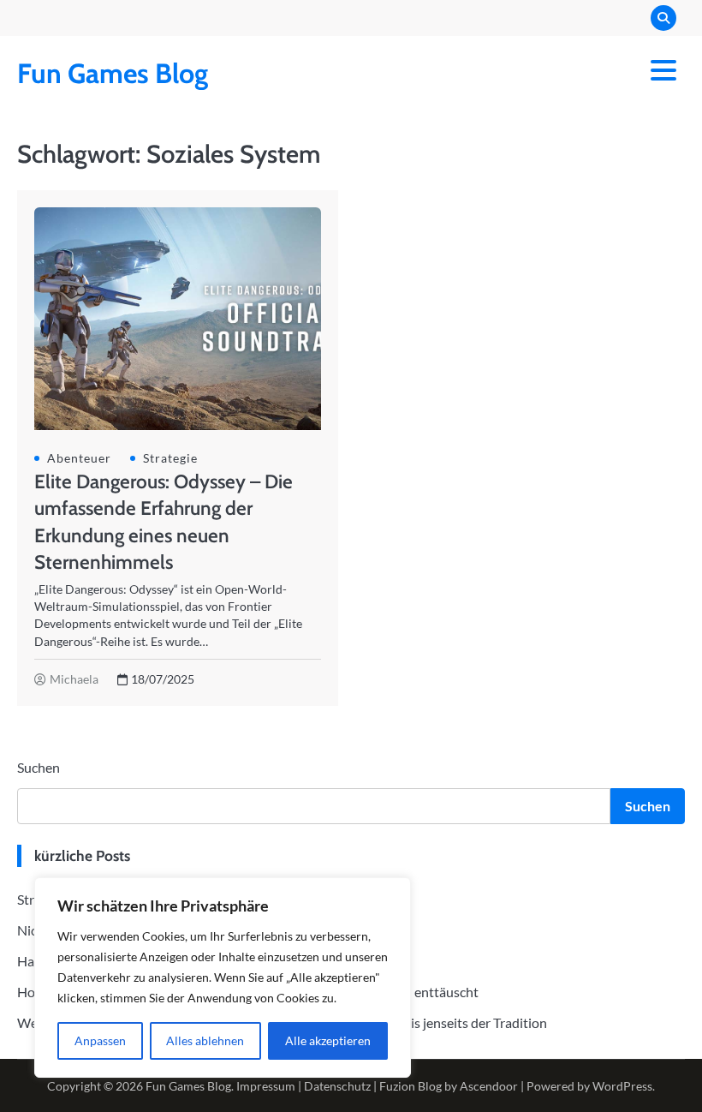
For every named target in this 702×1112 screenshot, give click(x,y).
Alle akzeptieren (328, 1040)
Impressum (265, 1086)
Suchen (38, 767)
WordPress (622, 1086)
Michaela (74, 679)
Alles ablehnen (205, 1040)
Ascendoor (489, 1086)
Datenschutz (337, 1086)
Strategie (170, 458)
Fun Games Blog (112, 73)
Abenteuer (79, 458)
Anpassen (100, 1040)
